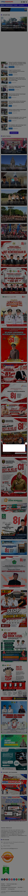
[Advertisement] (14, 448)
